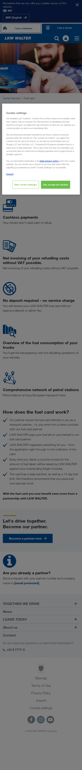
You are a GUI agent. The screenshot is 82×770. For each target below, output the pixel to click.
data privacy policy (49, 160)
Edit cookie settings (25, 184)
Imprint (10, 174)
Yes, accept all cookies (55, 184)
